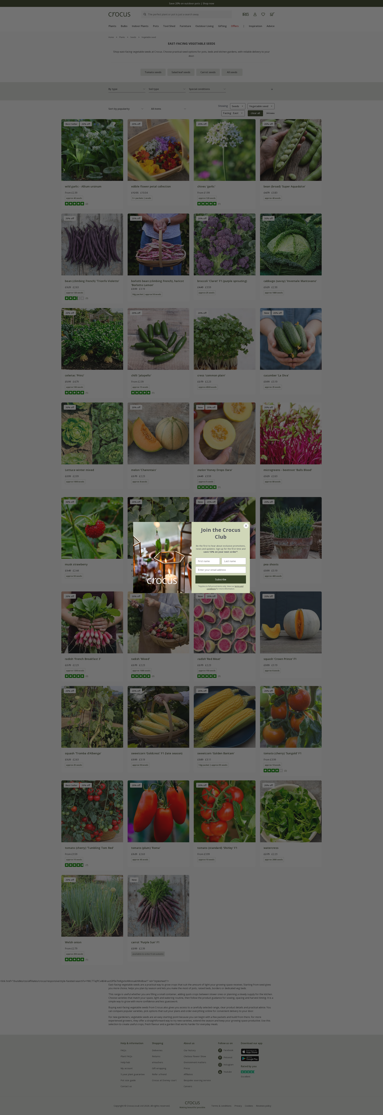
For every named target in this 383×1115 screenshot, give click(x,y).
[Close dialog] (246, 525)
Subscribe (220, 579)
